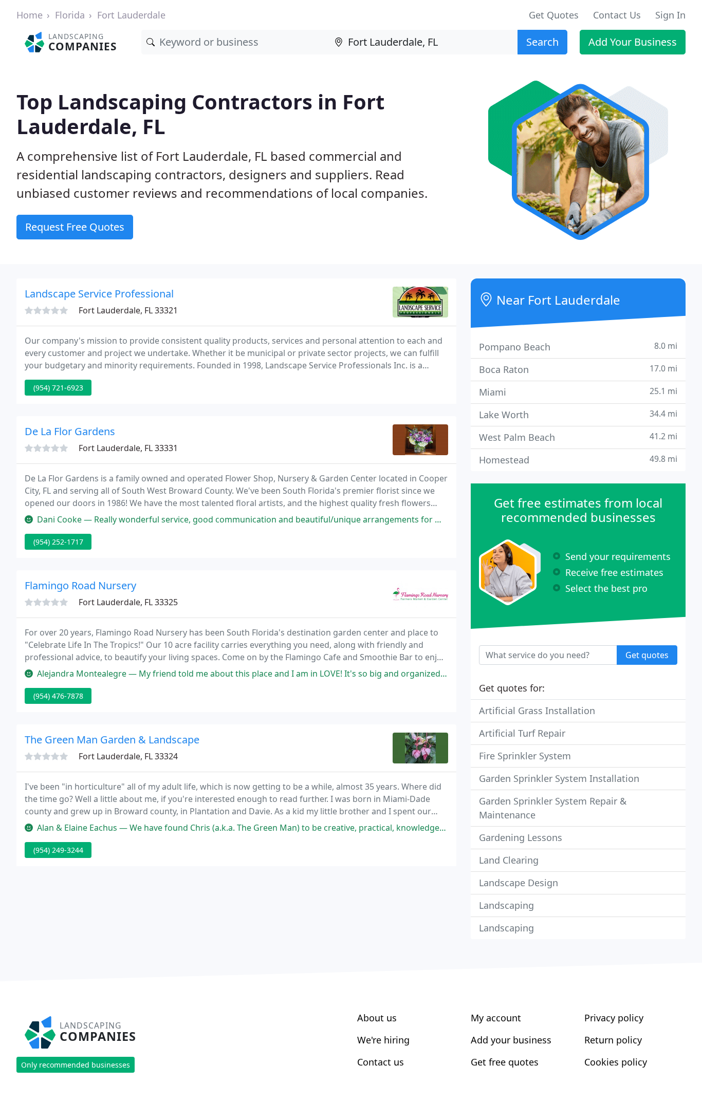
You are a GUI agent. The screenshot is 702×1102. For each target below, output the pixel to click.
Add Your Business (632, 42)
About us (377, 1018)
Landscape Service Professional (99, 294)
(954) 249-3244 (58, 850)
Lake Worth (578, 414)
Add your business (511, 1040)
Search (542, 42)
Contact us (380, 1062)
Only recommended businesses (75, 1065)
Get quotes (647, 655)
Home (29, 15)
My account (496, 1018)
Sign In (670, 15)
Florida (70, 15)
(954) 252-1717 (58, 542)
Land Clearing (509, 860)
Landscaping (506, 905)
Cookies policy (615, 1062)
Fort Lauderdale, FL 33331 (128, 448)
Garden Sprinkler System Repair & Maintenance (552, 808)
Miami (578, 391)
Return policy (613, 1040)
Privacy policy (613, 1018)
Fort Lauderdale (131, 15)
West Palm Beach (578, 437)
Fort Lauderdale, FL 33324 (128, 756)
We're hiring (383, 1040)
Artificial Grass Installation (537, 710)
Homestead (578, 459)
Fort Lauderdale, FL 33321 (128, 310)
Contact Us (617, 15)
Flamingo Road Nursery (80, 585)
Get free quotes (505, 1062)
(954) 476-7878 (58, 696)
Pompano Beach (578, 346)
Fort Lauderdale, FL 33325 (128, 602)
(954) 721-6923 (58, 388)
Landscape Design (518, 882)
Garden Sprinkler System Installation (559, 778)
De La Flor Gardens (70, 431)
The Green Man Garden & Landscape (112, 739)
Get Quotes (554, 15)
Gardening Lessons (520, 837)
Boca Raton (578, 369)
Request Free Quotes (74, 227)
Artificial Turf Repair (522, 733)
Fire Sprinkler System (525, 756)
